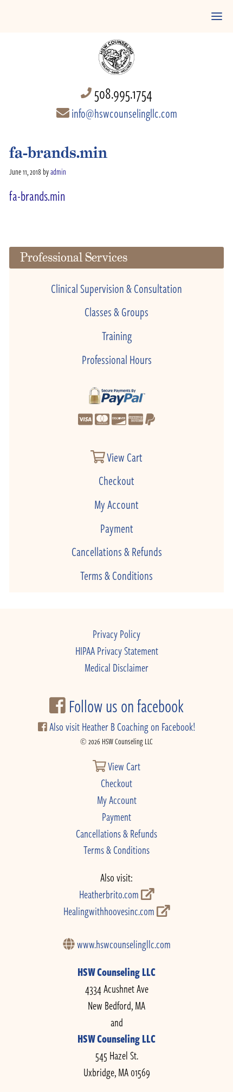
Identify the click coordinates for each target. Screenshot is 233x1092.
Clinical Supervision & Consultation (116, 288)
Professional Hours (117, 359)
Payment (116, 528)
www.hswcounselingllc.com (123, 944)
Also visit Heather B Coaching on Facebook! (121, 727)
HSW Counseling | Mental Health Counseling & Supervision (117, 52)
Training (117, 335)
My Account (116, 504)
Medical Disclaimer (116, 667)
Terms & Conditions (116, 575)
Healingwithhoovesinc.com (110, 911)
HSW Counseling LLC (116, 972)
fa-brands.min (37, 195)
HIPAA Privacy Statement (116, 651)
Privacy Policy (116, 634)
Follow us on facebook (125, 705)
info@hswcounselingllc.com (123, 113)
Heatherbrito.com (110, 894)
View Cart (124, 456)
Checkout (116, 480)
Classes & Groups (116, 311)
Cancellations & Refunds (117, 551)
